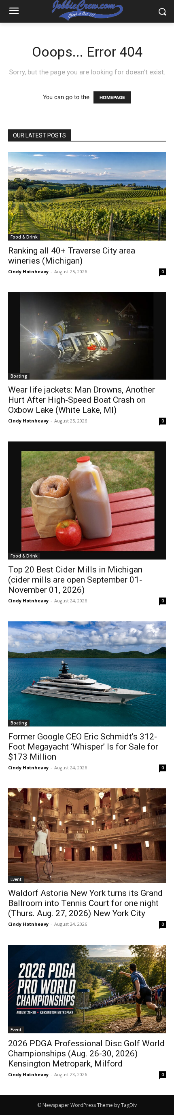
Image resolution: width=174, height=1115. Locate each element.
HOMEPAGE (112, 97)
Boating (19, 376)
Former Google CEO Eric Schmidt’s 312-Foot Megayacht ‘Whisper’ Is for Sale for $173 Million (83, 747)
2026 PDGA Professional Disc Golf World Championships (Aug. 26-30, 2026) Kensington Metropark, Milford (86, 1054)
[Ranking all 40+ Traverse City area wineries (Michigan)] (87, 196)
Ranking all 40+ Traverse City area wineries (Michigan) (71, 256)
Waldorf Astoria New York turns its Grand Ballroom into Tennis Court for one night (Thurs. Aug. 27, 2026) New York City (85, 903)
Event (16, 879)
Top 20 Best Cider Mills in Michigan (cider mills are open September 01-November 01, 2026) (75, 580)
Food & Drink (24, 237)
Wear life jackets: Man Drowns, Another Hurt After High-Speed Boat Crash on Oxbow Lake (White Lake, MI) (81, 400)
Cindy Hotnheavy (28, 271)
